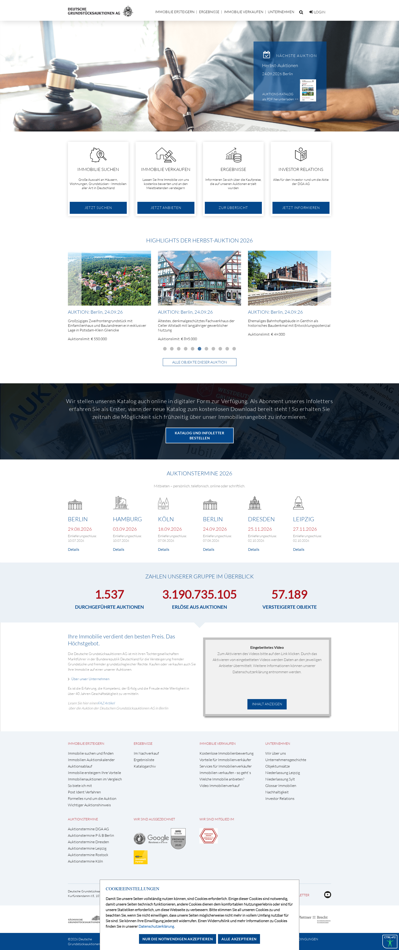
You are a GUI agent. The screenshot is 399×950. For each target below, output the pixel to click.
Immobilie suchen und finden (91, 753)
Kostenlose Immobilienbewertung (227, 753)
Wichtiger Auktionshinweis (89, 805)
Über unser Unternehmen (90, 679)
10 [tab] (227, 349)
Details (73, 549)
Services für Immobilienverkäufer (226, 766)
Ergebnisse (209, 12)
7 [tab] (206, 349)
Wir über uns (275, 753)
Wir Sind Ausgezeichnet (154, 819)
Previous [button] (75, 278)
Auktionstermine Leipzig (87, 848)
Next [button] (324, 278)
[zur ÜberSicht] (233, 179)
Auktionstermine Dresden (88, 842)
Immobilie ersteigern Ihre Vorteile (94, 773)
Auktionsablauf (80, 766)
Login (319, 12)
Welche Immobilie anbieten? (222, 779)
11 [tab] (234, 349)
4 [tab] (185, 349)
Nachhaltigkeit (277, 792)
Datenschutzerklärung (156, 926)
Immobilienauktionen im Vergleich (95, 779)
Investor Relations (279, 799)
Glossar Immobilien (280, 786)
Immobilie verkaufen (243, 12)
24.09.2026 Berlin (277, 73)
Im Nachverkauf (146, 753)
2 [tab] (171, 349)
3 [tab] (178, 349)
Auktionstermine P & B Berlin (91, 835)
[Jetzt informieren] (301, 179)
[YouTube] (326, 896)
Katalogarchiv (145, 766)
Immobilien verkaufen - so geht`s (225, 773)
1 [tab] (165, 349)
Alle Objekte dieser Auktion (199, 362)
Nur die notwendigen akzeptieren (177, 939)
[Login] (311, 12)
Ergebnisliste (144, 760)
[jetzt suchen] (98, 179)
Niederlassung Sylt (280, 779)
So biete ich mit (80, 786)
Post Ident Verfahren (84, 792)
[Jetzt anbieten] (166, 179)
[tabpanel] (109, 298)
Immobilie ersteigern (174, 12)
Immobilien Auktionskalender (91, 760)
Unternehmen (281, 12)
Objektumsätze (277, 766)
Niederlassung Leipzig (282, 773)
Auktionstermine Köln (85, 861)
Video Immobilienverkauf (219, 786)
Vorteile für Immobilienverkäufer (225, 760)
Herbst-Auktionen (280, 65)
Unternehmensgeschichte (285, 760)
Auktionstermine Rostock (88, 855)
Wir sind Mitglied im (217, 819)
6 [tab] (199, 349)
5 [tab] (192, 349)
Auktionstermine (83, 819)
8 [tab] (213, 349)
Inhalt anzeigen (267, 704)
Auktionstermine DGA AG (88, 829)
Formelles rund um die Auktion (92, 799)
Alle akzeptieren (239, 939)
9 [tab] (220, 349)
